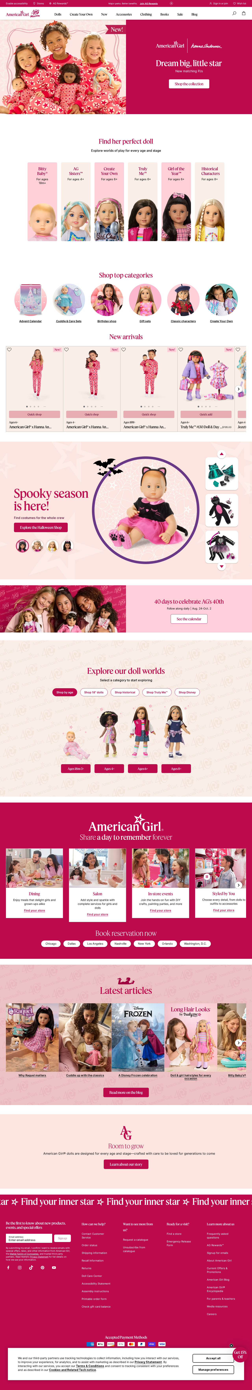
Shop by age (65, 692)
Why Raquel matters (32, 1075)
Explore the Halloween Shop (41, 527)
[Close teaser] (231, 1346)
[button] (240, 1354)
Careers (212, 1314)
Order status (89, 1245)
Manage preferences (213, 1369)
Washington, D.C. (195, 943)
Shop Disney (187, 692)
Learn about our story (126, 1164)
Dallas (72, 943)
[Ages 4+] (109, 731)
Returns (86, 1268)
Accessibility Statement (96, 1283)
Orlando (167, 943)
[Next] (222, 566)
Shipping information (94, 1252)
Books (164, 14)
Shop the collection (189, 84)
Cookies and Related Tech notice (72, 1370)
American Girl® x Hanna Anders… (30, 427)
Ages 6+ (143, 768)
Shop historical (125, 692)
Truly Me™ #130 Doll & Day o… (201, 427)
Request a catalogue (135, 1239)
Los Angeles (95, 943)
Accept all (213, 1358)
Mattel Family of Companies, (24, 1253)
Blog (194, 14)
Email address (16, 1237)
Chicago (50, 943)
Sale (180, 14)
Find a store (157, 3)
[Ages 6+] (143, 731)
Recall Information (93, 1260)
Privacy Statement (148, 1362)
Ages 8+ (176, 768)
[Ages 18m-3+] (76, 731)
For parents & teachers (221, 1298)
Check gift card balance (96, 1306)
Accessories (124, 14)
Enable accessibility (17, 3)
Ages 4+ (109, 768)
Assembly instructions (95, 1291)
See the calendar (189, 619)
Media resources (217, 1306)
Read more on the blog (126, 1092)
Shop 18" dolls (94, 692)
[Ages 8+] (176, 731)
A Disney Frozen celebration (138, 1075)
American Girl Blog (218, 1279)
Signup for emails (217, 1252)
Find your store (34, 910)
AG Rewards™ (215, 1245)
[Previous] (222, 454)
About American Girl (219, 1260)
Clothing (146, 14)
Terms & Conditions (90, 1366)
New (104, 14)
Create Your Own (81, 14)
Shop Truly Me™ (157, 692)
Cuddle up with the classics (85, 1075)
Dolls (58, 14)
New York (144, 943)
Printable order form (94, 1298)
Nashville (121, 943)
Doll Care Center (92, 1275)
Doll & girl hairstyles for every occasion (190, 1077)
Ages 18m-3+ (76, 768)
